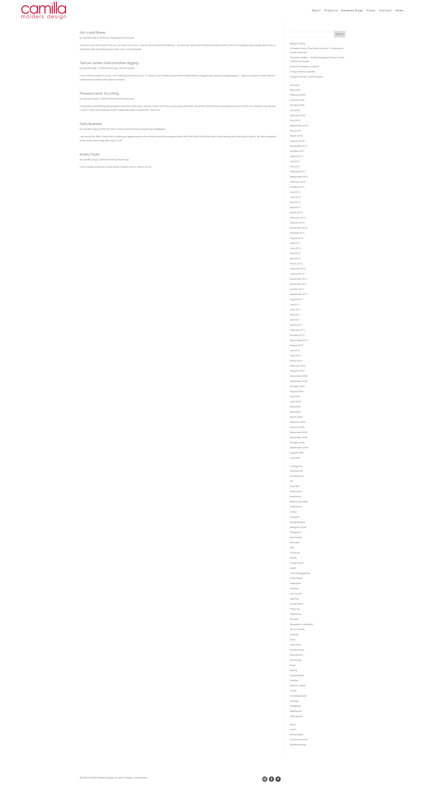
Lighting (294, 599)
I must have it (297, 563)
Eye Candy (295, 537)
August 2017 (296, 156)
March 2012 (296, 264)
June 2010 (295, 356)
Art (107, 38)
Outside (294, 634)
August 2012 (296, 238)
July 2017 (295, 161)
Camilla (87, 38)
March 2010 (296, 361)
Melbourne (295, 614)
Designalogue (297, 522)
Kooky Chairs (90, 154)
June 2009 (295, 402)
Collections (296, 507)
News (400, 10)
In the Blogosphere (300, 573)
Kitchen (294, 588)
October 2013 (297, 187)
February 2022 (297, 115)
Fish (113, 129)
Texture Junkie (126, 68)
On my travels (297, 629)
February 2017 (297, 171)
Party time (295, 645)
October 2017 (297, 151)
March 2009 (296, 417)
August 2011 (296, 299)
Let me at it (296, 594)
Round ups (128, 38)
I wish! (293, 568)
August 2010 (296, 345)
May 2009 (295, 407)
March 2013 (296, 212)
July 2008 (295, 458)
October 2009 (297, 386)
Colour (293, 512)
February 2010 (297, 366)
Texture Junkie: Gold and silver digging (109, 63)
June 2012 (295, 248)
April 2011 (295, 320)
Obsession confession (301, 624)
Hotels (293, 558)
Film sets (294, 542)
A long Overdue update (302, 72)
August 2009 (296, 391)
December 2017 (298, 146)
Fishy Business (91, 124)
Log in (293, 729)
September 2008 (299, 447)
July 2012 (295, 243)
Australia (294, 486)
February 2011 (297, 330)
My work (294, 619)
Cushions (295, 517)
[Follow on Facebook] (271, 779)
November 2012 (298, 228)
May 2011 (295, 315)
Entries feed (296, 734)
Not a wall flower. (93, 32)
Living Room (296, 604)
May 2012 (295, 253)
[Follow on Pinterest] (278, 779)
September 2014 (299, 177)
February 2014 (297, 182)
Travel (293, 691)
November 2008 (298, 437)
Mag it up (295, 609)
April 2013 (295, 207)
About (316, 10)
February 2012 (297, 269)
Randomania (134, 129)
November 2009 (298, 381)
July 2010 (295, 350)
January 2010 (297, 371)
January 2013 (297, 223)
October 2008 (297, 443)
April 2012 (295, 258)
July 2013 (295, 192)
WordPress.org (298, 745)
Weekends (296, 711)
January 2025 (297, 100)
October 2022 (297, 105)
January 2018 (297, 141)
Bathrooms (296, 491)
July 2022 (295, 110)
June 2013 (295, 197)
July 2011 (295, 304)
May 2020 (295, 120)
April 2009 (295, 412)
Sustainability (297, 675)
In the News (296, 578)
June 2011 (295, 310)
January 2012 (297, 274)
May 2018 (295, 131)
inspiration (295, 583)
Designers (115, 38)
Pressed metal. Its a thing (99, 93)
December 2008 (298, 432)
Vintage (294, 701)
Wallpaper (160, 129)
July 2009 (295, 396)
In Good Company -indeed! (304, 66)
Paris (292, 640)
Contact (385, 10)
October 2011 (297, 289)
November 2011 (298, 284)
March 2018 (296, 136)
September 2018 (299, 125)
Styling (293, 670)
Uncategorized (298, 696)
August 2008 (296, 453)
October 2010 (297, 335)
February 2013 (297, 218)
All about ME (296, 471)
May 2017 (295, 166)
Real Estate (296, 655)
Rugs (293, 665)
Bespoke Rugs (352, 10)
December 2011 (298, 279)
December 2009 (298, 376)
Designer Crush (298, 527)
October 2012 (297, 233)
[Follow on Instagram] (264, 779)
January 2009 (297, 427)
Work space (296, 716)
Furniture (121, 129)
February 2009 (297, 422)
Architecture (114, 99)
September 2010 (299, 340)
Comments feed (299, 739)
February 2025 (297, 95)
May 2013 (295, 202)
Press (371, 10)
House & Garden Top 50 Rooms (306, 77)
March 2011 (296, 325)
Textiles (294, 680)
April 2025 (295, 90)
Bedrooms (295, 496)
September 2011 (299, 294)
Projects (331, 10)
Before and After (299, 502)
